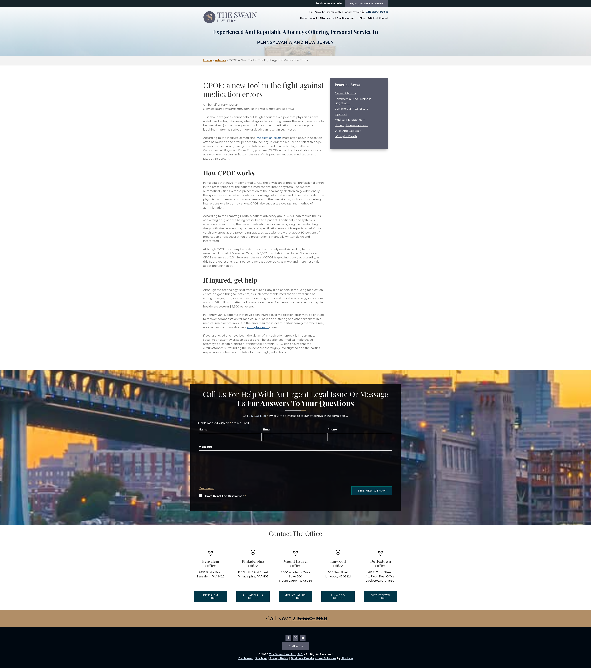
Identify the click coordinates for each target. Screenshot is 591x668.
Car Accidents (344, 93)
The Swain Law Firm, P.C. (286, 654)
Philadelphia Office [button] (253, 596)
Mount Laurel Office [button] (295, 596)
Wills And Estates (347, 131)
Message (205, 446)
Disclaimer (206, 488)
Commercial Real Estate (351, 108)
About (313, 18)
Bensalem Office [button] (210, 596)
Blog (362, 18)
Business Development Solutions (313, 658)
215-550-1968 (377, 12)
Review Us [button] (295, 645)
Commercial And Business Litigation (353, 101)
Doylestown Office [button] (380, 596)
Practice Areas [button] (345, 18)
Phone (332, 429)
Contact (383, 18)
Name (203, 429)
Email (268, 429)
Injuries (340, 114)
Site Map (261, 658)
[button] (586, 645)
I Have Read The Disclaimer (224, 496)
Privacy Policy (278, 658)
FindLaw (347, 658)
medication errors (269, 138)
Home (304, 18)
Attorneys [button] (325, 18)
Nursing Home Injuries (350, 125)
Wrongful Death (346, 136)
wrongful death (258, 327)
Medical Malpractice (348, 119)
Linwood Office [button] (338, 596)
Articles (372, 18)
